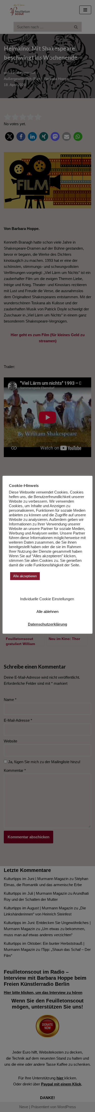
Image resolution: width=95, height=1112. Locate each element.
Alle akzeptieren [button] (25, 576)
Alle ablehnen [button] (47, 611)
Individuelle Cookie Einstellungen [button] (47, 599)
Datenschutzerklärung (47, 624)
